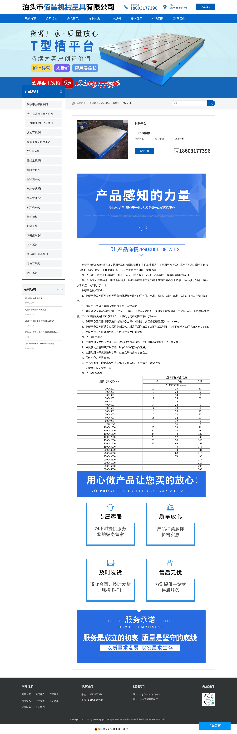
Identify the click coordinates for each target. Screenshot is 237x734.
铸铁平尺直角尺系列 (38, 141)
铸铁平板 (139, 138)
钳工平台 (159, 138)
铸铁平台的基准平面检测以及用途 (39, 321)
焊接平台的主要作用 (33, 298)
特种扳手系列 (35, 235)
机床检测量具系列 (37, 254)
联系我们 (205, 6)
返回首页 (94, 103)
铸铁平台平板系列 (122, 103)
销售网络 (158, 18)
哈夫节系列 (33, 263)
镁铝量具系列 (35, 160)
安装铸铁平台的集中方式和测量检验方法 (42, 332)
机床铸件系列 (35, 198)
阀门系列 (32, 272)
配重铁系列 (33, 207)
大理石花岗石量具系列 (40, 113)
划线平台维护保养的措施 (35, 310)
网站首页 (30, 18)
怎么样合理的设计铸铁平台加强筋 (39, 343)
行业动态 (94, 18)
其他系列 (32, 244)
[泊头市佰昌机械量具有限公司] (68, 6)
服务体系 (137, 18)
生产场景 (115, 18)
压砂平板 (179, 138)
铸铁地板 (32, 216)
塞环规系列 (33, 179)
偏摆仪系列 (33, 170)
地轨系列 (32, 226)
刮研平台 (87, 264)
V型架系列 (33, 151)
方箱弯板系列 (35, 132)
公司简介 (51, 18)
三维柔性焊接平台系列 (40, 123)
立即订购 (144, 151)
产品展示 (73, 18)
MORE (60, 289)
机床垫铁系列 (35, 188)
